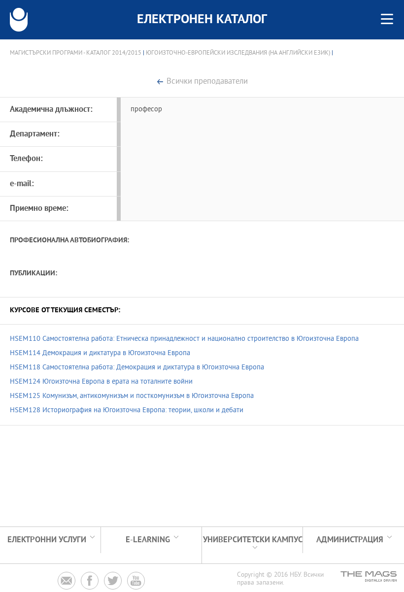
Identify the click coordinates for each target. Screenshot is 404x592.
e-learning (148, 540)
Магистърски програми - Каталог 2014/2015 (75, 53)
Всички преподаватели (207, 82)
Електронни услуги (46, 540)
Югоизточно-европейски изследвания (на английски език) (238, 53)
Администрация (349, 540)
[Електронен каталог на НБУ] (19, 20)
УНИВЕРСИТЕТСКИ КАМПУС (253, 540)
